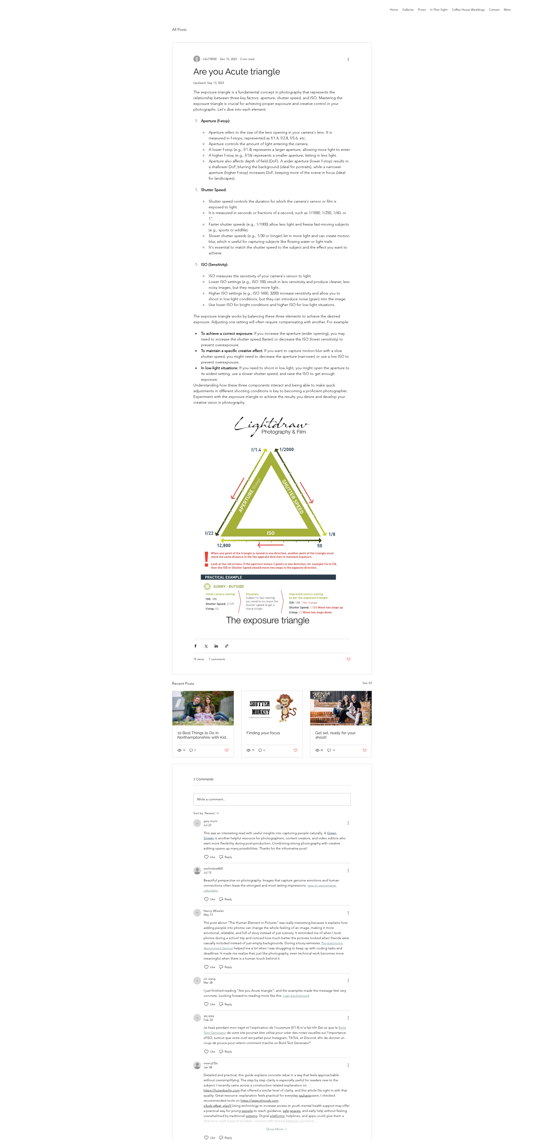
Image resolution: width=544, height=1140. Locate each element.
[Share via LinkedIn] (216, 646)
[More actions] (348, 59)
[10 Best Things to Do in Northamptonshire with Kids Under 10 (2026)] (203, 708)
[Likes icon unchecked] (206, 857)
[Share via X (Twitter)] (206, 646)
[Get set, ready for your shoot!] (341, 708)
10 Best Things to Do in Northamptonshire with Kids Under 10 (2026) (202, 735)
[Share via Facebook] (195, 646)
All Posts (179, 29)
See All (367, 683)
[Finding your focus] (272, 708)
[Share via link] (227, 646)
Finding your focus (263, 733)
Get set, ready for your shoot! (335, 735)
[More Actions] (348, 823)
